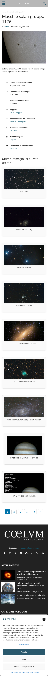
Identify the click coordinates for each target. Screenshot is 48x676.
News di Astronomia (23, 591)
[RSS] (16, 554)
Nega (24, 659)
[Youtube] (43, 554)
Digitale (13, 140)
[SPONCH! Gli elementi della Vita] (8, 599)
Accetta (24, 652)
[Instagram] (10, 554)
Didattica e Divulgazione (25, 598)
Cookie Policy (13, 672)
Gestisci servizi (23, 645)
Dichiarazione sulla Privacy (29, 672)
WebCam (13, 149)
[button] (44, 619)
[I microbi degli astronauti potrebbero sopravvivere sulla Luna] (8, 587)
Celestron (13, 131)
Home (4, 12)
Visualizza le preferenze (24, 666)
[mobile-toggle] (3, 3)
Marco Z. (7, 27)
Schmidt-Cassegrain (18, 122)
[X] (38, 554)
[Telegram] (27, 554)
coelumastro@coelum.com (28, 548)
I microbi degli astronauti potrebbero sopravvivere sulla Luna (30, 585)
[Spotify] (21, 554)
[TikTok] (32, 554)
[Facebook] (5, 554)
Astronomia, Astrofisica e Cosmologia (29, 577)
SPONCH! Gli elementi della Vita (31, 595)
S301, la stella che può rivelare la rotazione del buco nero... (31, 572)
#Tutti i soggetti (16, 113)
